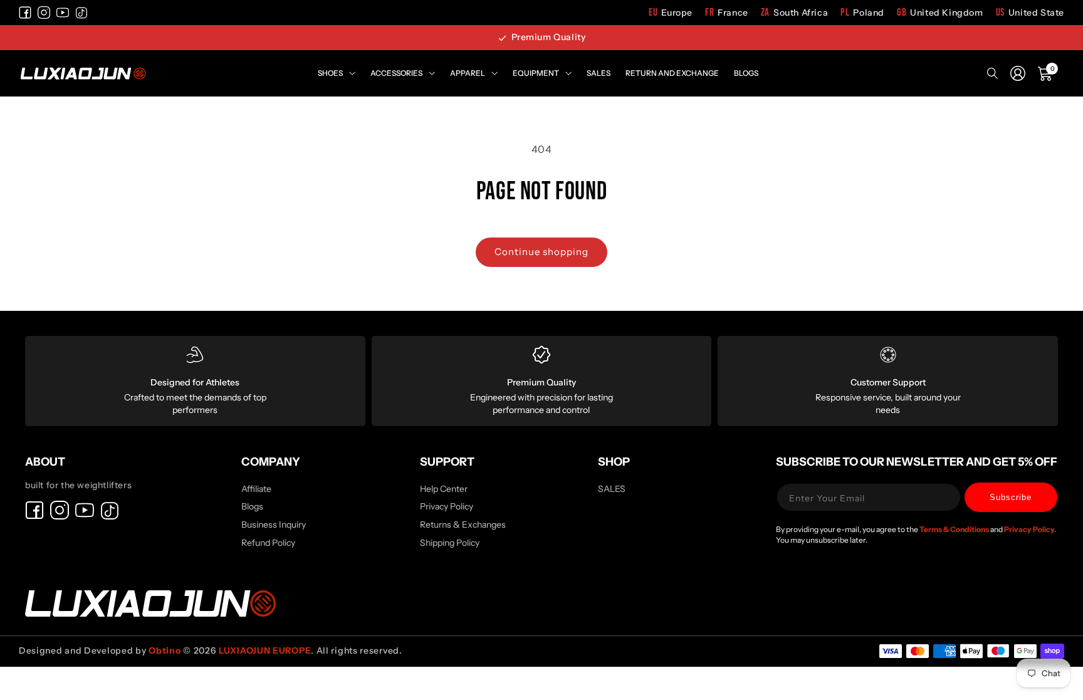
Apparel (467, 73)
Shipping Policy (449, 542)
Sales (598, 73)
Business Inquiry (273, 524)
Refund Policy (268, 542)
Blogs (746, 73)
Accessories (396, 73)
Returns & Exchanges (463, 524)
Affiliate (256, 489)
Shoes (330, 73)
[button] (1045, 73)
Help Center (444, 489)
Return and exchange (672, 73)
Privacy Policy (446, 506)
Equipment (536, 73)
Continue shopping (541, 252)
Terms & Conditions (954, 529)
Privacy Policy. (1030, 529)
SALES (611, 489)
